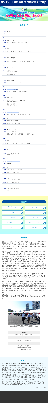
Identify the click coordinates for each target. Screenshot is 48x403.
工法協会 (34, 227)
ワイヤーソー (34, 212)
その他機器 (12, 217)
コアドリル (34, 207)
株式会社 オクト (10, 31)
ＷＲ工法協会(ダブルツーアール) (13, 160)
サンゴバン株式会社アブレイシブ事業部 (11, 58)
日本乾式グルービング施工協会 (13, 188)
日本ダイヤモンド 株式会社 (12, 89)
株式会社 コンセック (11, 48)
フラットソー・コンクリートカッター (12, 207)
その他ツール (12, 227)
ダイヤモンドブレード (12, 222)
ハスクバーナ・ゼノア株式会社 (13, 112)
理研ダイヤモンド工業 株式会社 (13, 120)
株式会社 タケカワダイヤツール (13, 140)
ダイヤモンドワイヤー (34, 222)
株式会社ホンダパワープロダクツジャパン (13, 150)
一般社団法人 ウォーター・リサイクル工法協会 (13, 179)
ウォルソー (12, 212)
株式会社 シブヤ (10, 67)
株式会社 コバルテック (11, 129)
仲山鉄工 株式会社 (10, 80)
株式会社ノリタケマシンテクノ (13, 97)
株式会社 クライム (10, 40)
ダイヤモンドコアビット (34, 217)
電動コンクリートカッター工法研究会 (14, 169)
